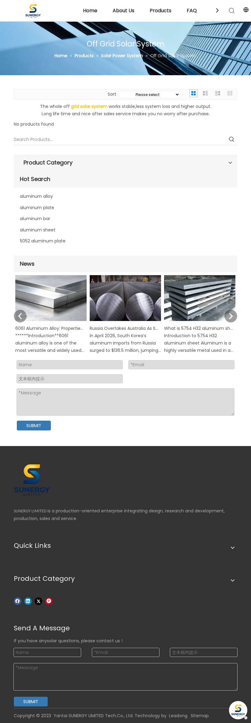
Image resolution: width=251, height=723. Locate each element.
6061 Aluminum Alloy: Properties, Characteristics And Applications (49, 328)
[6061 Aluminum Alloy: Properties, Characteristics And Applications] (51, 321)
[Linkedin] (28, 601)
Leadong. (178, 716)
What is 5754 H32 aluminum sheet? (198, 328)
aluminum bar (35, 219)
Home (90, 10)
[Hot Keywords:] (231, 139)
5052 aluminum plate (43, 241)
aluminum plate (37, 208)
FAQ (192, 10)
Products (160, 10)
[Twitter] (38, 601)
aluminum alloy (36, 196)
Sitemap (200, 716)
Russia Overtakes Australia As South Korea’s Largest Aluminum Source (124, 328)
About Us (123, 10)
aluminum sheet (37, 230)
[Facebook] (17, 601)
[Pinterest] (49, 601)
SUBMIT (33, 425)
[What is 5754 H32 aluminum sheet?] (199, 321)
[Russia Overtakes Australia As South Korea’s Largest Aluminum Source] (125, 321)
